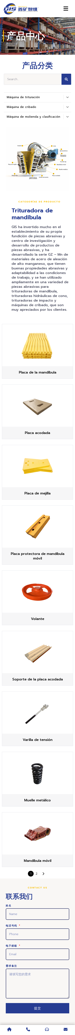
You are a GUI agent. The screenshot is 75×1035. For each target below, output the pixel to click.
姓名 (9, 905)
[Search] (66, 79)
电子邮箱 (12, 946)
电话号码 (12, 925)
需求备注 (11, 966)
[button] (39, 201)
